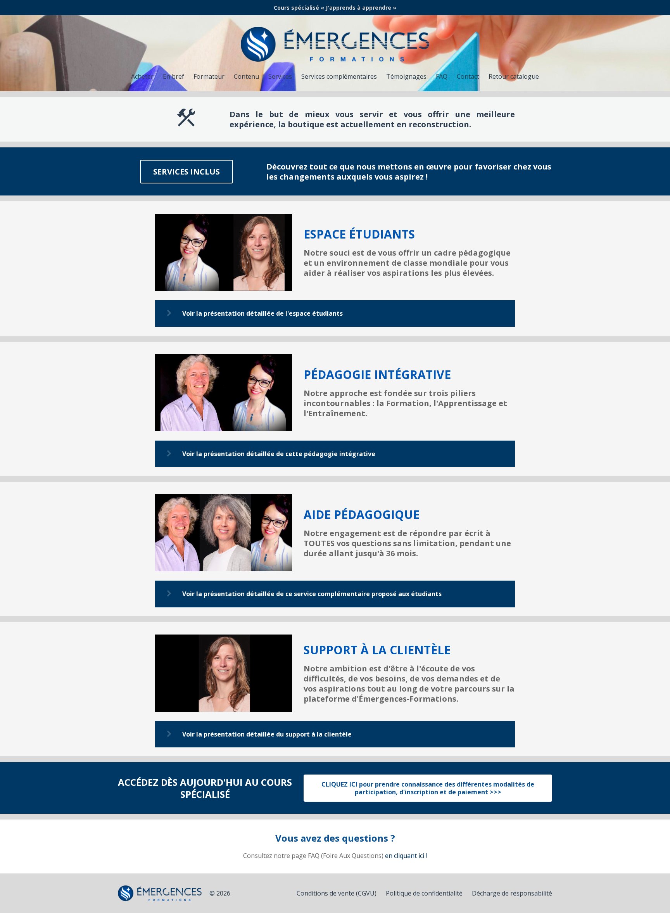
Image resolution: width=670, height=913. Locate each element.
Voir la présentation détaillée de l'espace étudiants (262, 313)
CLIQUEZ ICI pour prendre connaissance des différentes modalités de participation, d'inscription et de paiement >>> (427, 788)
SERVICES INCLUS (186, 171)
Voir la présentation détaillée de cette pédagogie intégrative (278, 454)
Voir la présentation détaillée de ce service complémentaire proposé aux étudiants (312, 594)
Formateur (208, 76)
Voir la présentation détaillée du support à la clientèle (267, 734)
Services (280, 76)
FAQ (441, 76)
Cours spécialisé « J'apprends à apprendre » (335, 7)
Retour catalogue (514, 76)
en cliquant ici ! (406, 855)
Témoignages (406, 76)
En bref (173, 76)
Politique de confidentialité (424, 893)
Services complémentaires (339, 76)
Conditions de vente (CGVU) (336, 893)
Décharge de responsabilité (512, 893)
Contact (468, 76)
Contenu (246, 76)
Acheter (142, 76)
